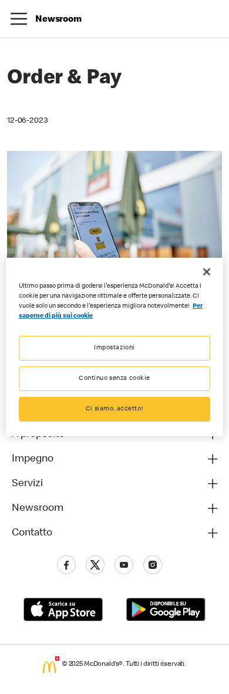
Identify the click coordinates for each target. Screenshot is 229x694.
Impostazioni (114, 348)
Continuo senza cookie (114, 378)
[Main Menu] (19, 19)
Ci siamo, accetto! (114, 409)
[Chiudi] (207, 272)
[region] (115, 347)
